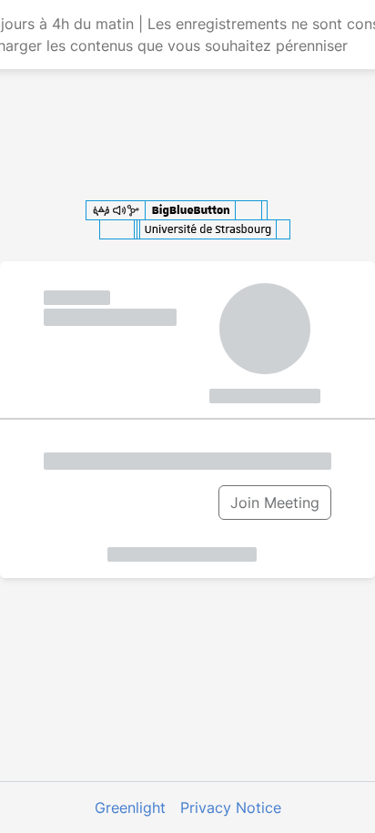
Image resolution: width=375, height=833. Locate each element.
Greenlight (130, 807)
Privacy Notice (230, 807)
